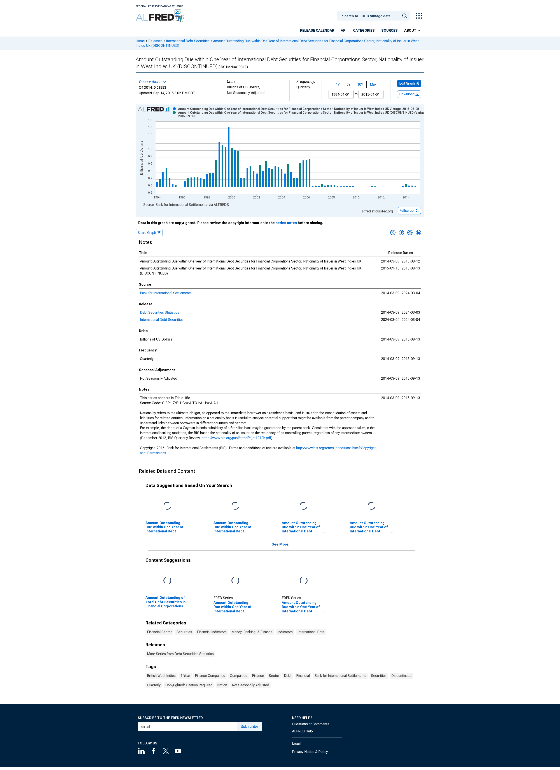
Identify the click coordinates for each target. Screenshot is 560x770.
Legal (296, 743)
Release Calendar (317, 30)
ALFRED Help (302, 731)
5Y (348, 84)
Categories (364, 30)
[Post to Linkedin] (418, 232)
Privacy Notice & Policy (310, 752)
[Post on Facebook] (401, 232)
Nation (222, 685)
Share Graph (147, 233)
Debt (287, 676)
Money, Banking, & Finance (252, 632)
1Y (338, 84)
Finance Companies (210, 676)
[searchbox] (374, 16)
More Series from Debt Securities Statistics (180, 654)
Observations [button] (150, 82)
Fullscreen (407, 211)
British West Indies (161, 676)
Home (140, 41)
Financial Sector (159, 632)
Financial (303, 676)
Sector (274, 676)
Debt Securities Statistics (159, 312)
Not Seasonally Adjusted (250, 685)
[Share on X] (393, 232)
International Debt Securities (188, 41)
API (343, 30)
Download (407, 94)
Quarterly (154, 685)
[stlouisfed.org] (159, 6)
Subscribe (249, 726)
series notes (286, 223)
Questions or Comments (310, 724)
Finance (258, 676)
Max (373, 84)
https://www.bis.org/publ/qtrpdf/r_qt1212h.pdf (236, 438)
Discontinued (401, 676)
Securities (184, 632)
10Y (360, 84)
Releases (155, 41)
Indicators (285, 632)
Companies (238, 676)
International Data (311, 632)
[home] (160, 16)
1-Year (185, 676)
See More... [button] (282, 544)
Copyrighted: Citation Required (188, 685)
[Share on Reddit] (410, 232)
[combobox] (374, 15)
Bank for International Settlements (166, 293)
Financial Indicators (212, 632)
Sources (389, 30)
